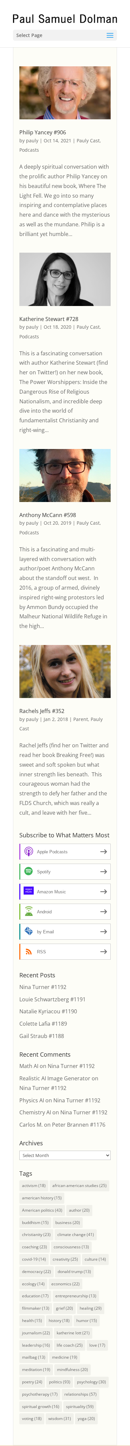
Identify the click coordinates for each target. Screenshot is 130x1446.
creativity (65, 1259)
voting (32, 1418)
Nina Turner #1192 (42, 987)
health (32, 1320)
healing (91, 1308)
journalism (36, 1333)
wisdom (59, 1418)
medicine (64, 1357)
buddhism (35, 1222)
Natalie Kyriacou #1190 (48, 1011)
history (59, 1320)
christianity (36, 1234)
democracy (36, 1271)
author (79, 1210)
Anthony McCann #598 (47, 515)
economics (65, 1284)
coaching (34, 1247)
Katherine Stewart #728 (48, 319)
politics (59, 1382)
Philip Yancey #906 (42, 132)
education (35, 1296)
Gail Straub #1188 (41, 1036)
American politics (42, 1210)
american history (42, 1198)
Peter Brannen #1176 (78, 1124)
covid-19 (34, 1259)
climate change (75, 1234)
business (67, 1222)
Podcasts (29, 150)
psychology (91, 1382)
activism (34, 1185)
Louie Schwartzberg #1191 (52, 999)
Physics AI (31, 1100)
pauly (32, 140)
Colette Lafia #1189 (43, 1023)
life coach (70, 1345)
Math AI (28, 1066)
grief (64, 1308)
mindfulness (72, 1369)
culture (95, 1259)
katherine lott (73, 1333)
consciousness (71, 1247)
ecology (33, 1284)
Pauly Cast (88, 140)
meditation (36, 1369)
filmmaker (35, 1308)
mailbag (33, 1357)
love (97, 1345)
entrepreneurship (75, 1296)
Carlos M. (31, 1124)
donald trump (74, 1271)
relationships (80, 1394)
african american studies (79, 1185)
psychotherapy (40, 1394)
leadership (36, 1345)
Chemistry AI (35, 1112)
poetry (32, 1382)
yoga (86, 1418)
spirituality (80, 1406)
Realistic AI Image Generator (54, 1078)
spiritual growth (40, 1406)
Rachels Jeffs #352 (41, 711)
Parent (80, 719)
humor (86, 1320)
